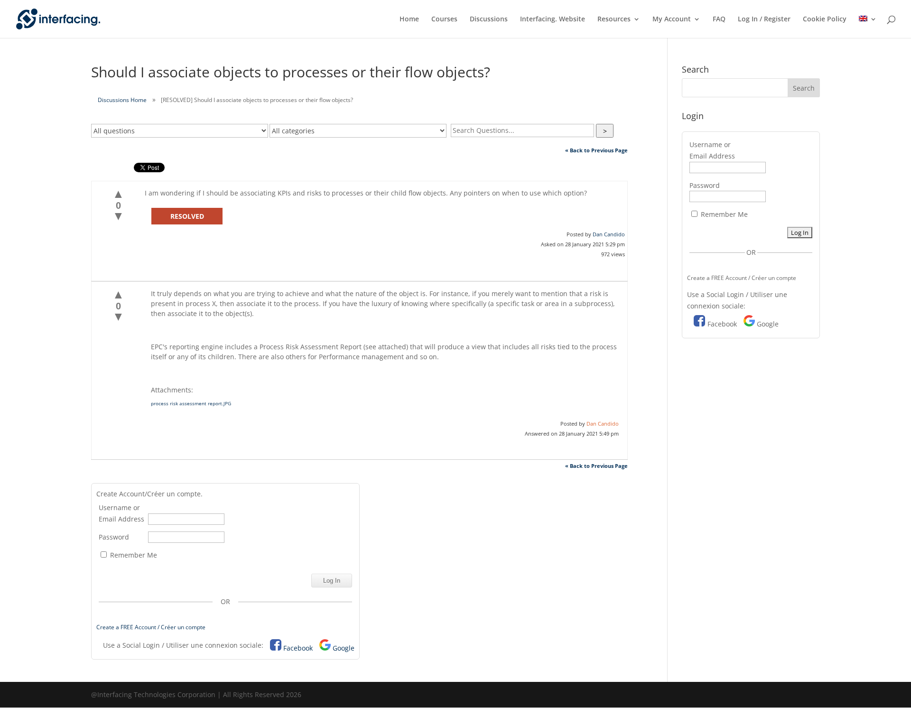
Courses (444, 19)
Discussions (489, 19)
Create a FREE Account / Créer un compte (150, 627)
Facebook (298, 647)
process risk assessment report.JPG (191, 403)
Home (409, 19)
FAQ (719, 19)
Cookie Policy (824, 19)
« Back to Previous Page (596, 150)
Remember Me (132, 554)
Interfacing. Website (552, 19)
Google (343, 647)
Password (114, 536)
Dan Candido (609, 234)
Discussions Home (122, 99)
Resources (614, 19)
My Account (671, 19)
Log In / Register (764, 19)
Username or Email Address (121, 513)
